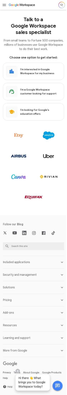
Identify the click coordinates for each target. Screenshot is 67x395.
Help (5, 378)
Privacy (7, 372)
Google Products (51, 372)
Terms (17, 372)
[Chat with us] (55, 386)
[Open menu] (4, 5)
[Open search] (61, 5)
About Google (31, 372)
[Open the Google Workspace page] (22, 5)
